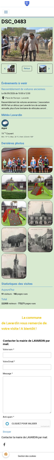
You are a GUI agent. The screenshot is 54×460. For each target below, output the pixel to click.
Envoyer (7, 431)
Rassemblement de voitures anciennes (23, 89)
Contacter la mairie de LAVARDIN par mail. (24, 437)
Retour (27, 68)
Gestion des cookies (27, 456)
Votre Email (8, 361)
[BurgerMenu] (6, 12)
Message (7, 373)
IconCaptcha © (45, 426)
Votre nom (8, 349)
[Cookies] (6, 454)
